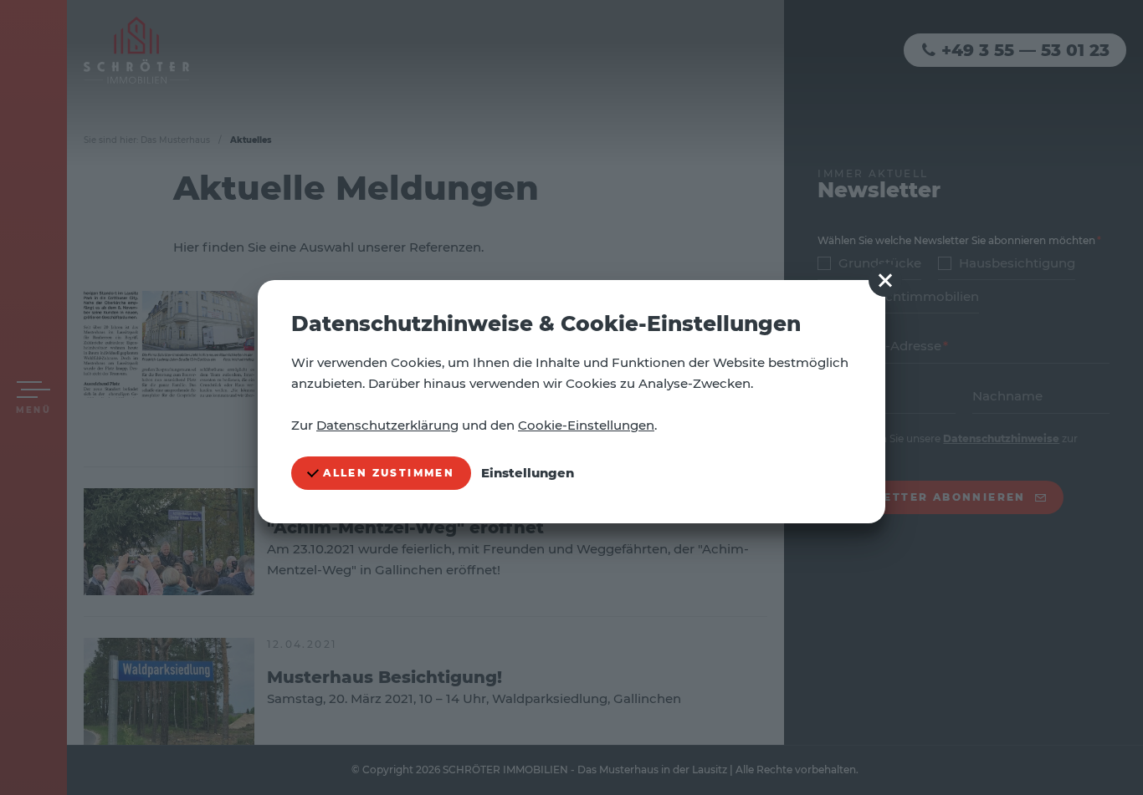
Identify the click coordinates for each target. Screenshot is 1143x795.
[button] (885, 280)
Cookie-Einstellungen (586, 425)
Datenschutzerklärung (387, 425)
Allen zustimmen (386, 472)
